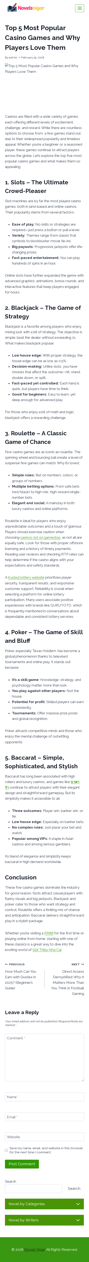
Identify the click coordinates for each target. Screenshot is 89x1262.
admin (13, 57)
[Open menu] (79, 8)
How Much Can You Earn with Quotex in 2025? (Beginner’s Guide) (20, 976)
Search (10, 1181)
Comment (16, 1038)
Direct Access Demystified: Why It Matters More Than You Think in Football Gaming (67, 979)
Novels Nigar (34, 1249)
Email (12, 1117)
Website (13, 1137)
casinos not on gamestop (40, 537)
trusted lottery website (26, 577)
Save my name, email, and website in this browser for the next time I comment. (46, 1150)
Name (13, 1097)
